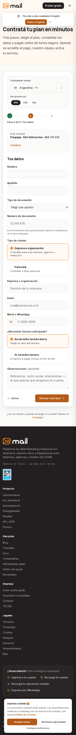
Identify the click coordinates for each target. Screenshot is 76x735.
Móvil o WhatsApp (18, 314)
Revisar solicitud (49, 398)
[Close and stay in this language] (50, 22)
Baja (5, 653)
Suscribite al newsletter (16, 595)
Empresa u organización (22, 281)
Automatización (12, 505)
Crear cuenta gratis (14, 590)
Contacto (8, 600)
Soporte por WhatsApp (25, 690)
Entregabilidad (11, 510)
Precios (7, 526)
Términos (8, 621)
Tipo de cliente (16, 240)
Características (11, 495)
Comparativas (11, 558)
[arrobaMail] (12, 5)
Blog (5, 542)
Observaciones (23, 368)
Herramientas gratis (14, 563)
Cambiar (15, 145)
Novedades (10, 574)
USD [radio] (25, 102)
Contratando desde (20, 80)
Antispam (8, 637)
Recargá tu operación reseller (30, 683)
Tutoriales (8, 547)
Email (10, 298)
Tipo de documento (19, 200)
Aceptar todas (22, 721)
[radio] (38, 251)
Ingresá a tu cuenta (23, 677)
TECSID (7, 606)
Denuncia (8, 643)
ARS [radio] (16, 102)
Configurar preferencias (38, 728)
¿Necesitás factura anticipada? (27, 331)
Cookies (8, 632)
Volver (15, 398)
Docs (6, 553)
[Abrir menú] (69, 5)
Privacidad (9, 627)
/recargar (37, 417)
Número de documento (21, 216)
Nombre (12, 166)
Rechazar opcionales (54, 721)
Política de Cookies (25, 714)
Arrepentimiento (12, 648)
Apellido (12, 183)
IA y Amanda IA (11, 500)
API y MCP (9, 521)
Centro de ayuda (13, 569)
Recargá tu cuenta (56, 677)
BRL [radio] (35, 102)
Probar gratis (53, 5)
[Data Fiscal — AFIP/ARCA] (7, 474)
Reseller (7, 516)
